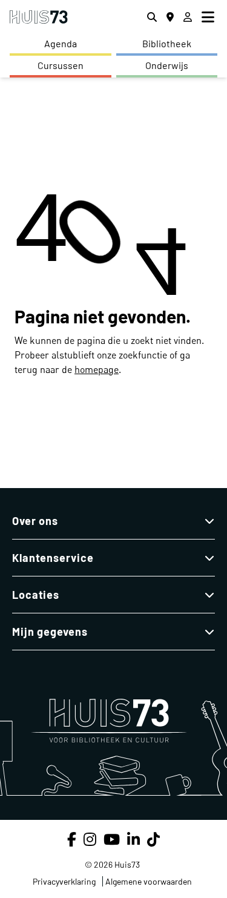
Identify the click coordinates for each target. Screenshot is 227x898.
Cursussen (61, 65)
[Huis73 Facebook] (72, 839)
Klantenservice (53, 557)
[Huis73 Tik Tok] (153, 839)
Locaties (35, 594)
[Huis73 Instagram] (90, 839)
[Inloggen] (187, 17)
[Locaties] (170, 17)
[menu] (209, 17)
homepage (96, 369)
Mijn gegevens (50, 631)
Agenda (60, 43)
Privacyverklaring (64, 881)
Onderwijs (166, 65)
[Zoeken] (152, 17)
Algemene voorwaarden (148, 881)
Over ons (35, 520)
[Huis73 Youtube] (111, 839)
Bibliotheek (166, 43)
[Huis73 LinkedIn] (133, 839)
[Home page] (39, 17)
